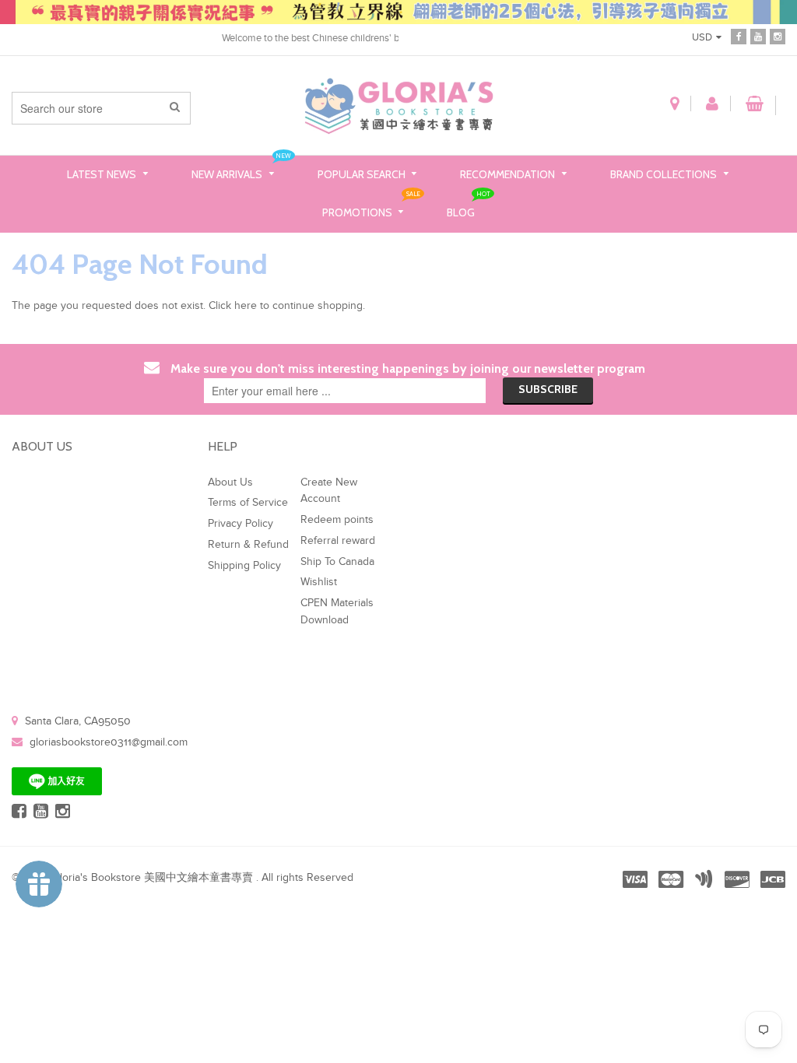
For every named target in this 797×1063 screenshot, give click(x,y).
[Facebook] (738, 36)
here (245, 306)
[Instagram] (777, 36)
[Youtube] (758, 36)
